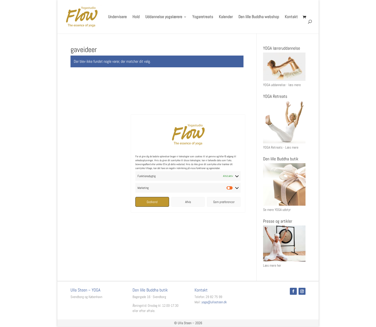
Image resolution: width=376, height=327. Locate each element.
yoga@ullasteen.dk (214, 302)
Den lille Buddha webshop (258, 17)
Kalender (226, 17)
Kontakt (291, 17)
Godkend (152, 202)
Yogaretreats (202, 17)
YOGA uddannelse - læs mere (282, 85)
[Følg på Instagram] (302, 291)
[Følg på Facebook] (293, 291)
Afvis (188, 202)
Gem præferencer (224, 202)
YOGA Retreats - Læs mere (280, 147)
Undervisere (117, 17)
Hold (136, 17)
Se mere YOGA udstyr (277, 209)
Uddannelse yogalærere (163, 17)
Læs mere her (272, 265)
